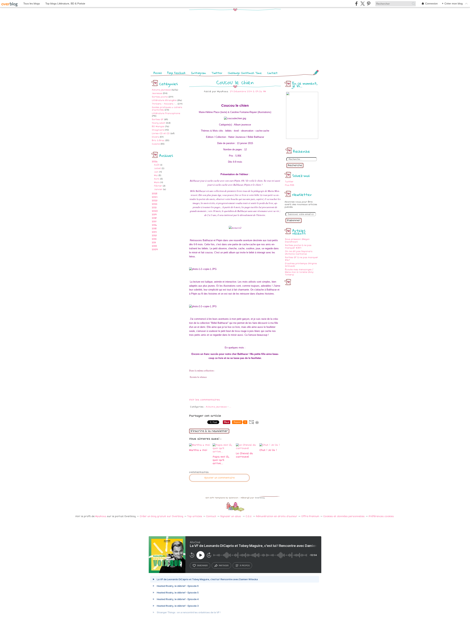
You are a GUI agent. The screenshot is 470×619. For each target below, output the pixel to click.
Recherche (295, 165)
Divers (155, 137)
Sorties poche (160, 97)
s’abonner (202, 565)
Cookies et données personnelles (344, 516)
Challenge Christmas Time (245, 72)
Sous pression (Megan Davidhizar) (297, 240)
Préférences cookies (381, 516)
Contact (272, 72)
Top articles (194, 516)
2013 (154, 235)
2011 (154, 242)
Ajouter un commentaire (219, 477)
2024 (154, 197)
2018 (154, 218)
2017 (154, 221)
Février (158, 186)
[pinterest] (368, 3)
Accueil (157, 72)
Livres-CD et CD (161, 133)
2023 (154, 200)
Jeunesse (157, 93)
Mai (156, 175)
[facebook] (356, 3)
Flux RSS (289, 185)
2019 (154, 214)
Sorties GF (157, 119)
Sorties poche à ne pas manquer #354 (298, 246)
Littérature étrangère (164, 100)
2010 (154, 246)
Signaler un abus (231, 516)
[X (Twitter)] (362, 3)
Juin (156, 172)
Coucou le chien (235, 82)
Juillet (157, 168)
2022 (154, 204)
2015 (154, 228)
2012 (154, 239)
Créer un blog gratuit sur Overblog (161, 516)
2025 (154, 193)
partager (224, 565)
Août (157, 165)
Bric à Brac (158, 140)
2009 (155, 249)
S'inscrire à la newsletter (209, 431)
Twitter (217, 72)
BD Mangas (158, 126)
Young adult (158, 123)
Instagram (198, 72)
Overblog (260, 498)
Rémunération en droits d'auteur (276, 516)
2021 (154, 207)
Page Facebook (176, 72)
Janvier (158, 189)
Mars (157, 182)
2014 (154, 232)
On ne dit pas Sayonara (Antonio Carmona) (298, 252)
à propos (245, 565)
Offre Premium (310, 516)
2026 (155, 161)
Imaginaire (158, 130)
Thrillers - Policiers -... (164, 104)
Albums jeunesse (161, 90)
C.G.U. (249, 516)
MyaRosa (100, 516)
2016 (154, 225)
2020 (155, 211)
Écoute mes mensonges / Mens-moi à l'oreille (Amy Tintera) (299, 272)
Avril (156, 179)
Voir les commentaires (204, 399)
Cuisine (156, 144)
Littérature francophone (166, 113)
